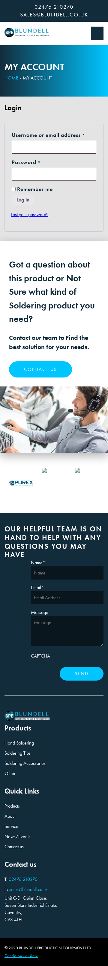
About (9, 816)
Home (11, 78)
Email (37, 587)
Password (37, 162)
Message (39, 612)
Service (11, 826)
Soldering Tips (17, 753)
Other (10, 773)
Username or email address (54, 135)
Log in (22, 200)
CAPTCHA (40, 656)
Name (38, 563)
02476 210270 (54, 7)
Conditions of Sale (21, 955)
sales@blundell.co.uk (54, 14)
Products (12, 806)
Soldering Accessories (25, 763)
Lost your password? (29, 214)
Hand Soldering (19, 743)
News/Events (17, 836)
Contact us (40, 369)
